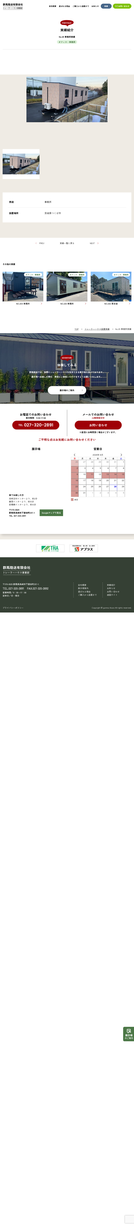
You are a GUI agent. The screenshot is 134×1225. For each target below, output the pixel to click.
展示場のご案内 (67, 390)
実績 (106, 6)
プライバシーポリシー (13, 607)
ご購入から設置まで (80, 6)
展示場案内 (83, 588)
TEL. (35, 425)
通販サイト (112, 594)
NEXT (92, 243)
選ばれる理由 (64, 6)
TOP (77, 329)
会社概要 (52, 6)
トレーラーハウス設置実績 (97, 329)
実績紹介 (111, 584)
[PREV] (73, 454)
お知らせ (95, 6)
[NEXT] (122, 454)
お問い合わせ (123, 6)
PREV (41, 243)
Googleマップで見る (51, 512)
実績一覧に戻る (67, 243)
